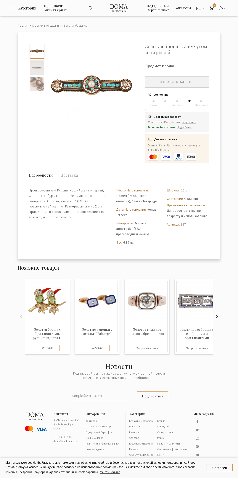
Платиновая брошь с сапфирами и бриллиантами (197, 333)
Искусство (135, 426)
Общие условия (94, 437)
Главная (23, 25)
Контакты (91, 421)
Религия (134, 432)
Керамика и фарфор (141, 421)
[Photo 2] (37, 67)
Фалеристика (165, 432)
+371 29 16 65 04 (62, 437)
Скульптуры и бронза (141, 454)
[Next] (216, 316)
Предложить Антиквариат (55, 8)
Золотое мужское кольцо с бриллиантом (147, 331)
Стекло (161, 421)
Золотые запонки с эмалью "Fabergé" (97, 331)
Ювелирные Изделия (45, 25)
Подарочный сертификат (158, 8)
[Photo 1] (37, 51)
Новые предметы (95, 449)
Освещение (163, 426)
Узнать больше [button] (110, 472)
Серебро (134, 437)
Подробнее (189, 122)
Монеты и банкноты (168, 443)
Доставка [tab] (69, 175)
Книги (160, 454)
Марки (161, 437)
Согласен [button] (219, 468)
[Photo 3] (37, 83)
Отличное (191, 198)
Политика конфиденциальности (104, 443)
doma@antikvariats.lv (65, 441)
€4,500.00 (97, 348)
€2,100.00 (47, 348)
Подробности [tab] (41, 175)
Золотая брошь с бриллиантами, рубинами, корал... (47, 333)
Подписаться (152, 396)
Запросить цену (147, 348)
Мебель (133, 449)
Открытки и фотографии (172, 449)
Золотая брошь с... (75, 25)
